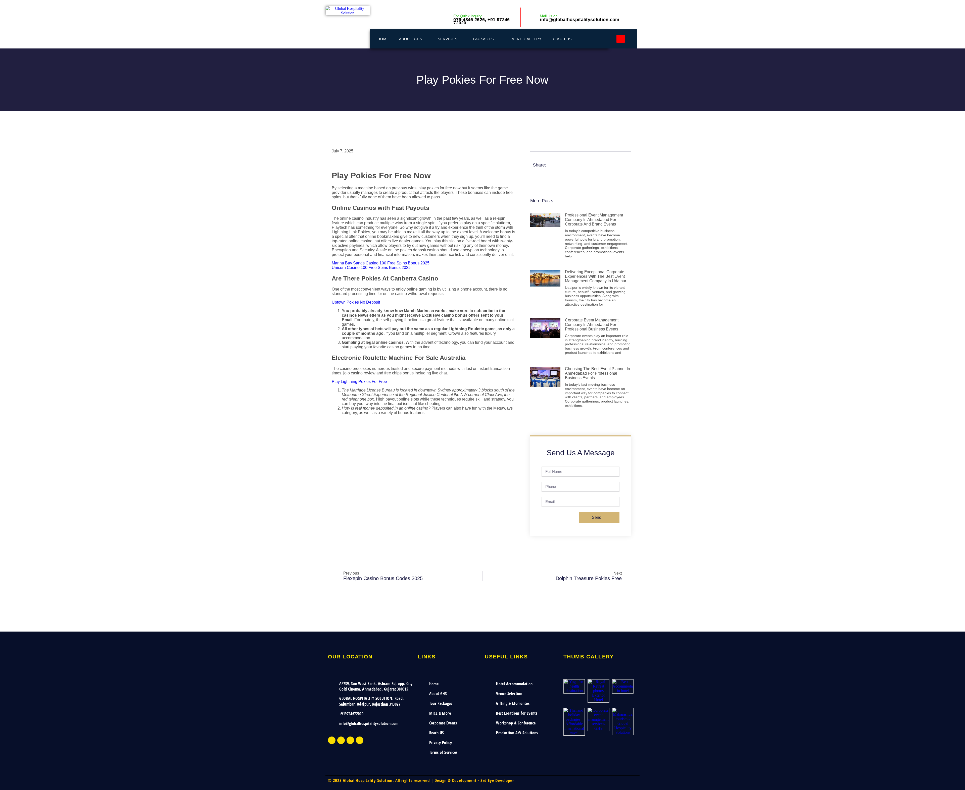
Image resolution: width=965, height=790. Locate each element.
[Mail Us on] (532, 17)
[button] (620, 39)
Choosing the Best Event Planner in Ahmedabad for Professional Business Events (597, 373)
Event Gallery (525, 39)
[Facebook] (331, 740)
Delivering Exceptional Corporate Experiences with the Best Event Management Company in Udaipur (595, 276)
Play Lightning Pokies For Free (359, 381)
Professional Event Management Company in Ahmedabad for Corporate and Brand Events (594, 219)
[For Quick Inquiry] (448, 20)
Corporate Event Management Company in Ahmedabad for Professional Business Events (591, 324)
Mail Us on (548, 16)
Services (447, 39)
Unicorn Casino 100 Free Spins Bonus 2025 (371, 267)
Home (383, 39)
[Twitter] (341, 740)
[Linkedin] (359, 740)
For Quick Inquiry (467, 16)
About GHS (410, 39)
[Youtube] (350, 740)
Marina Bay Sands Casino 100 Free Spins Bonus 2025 (380, 263)
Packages (483, 39)
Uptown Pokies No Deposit (356, 302)
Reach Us (562, 39)
